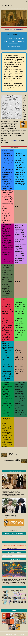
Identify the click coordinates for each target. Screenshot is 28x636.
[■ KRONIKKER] (24, 617)
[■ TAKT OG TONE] (4, 617)
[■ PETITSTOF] (16, 623)
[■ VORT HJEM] (8, 623)
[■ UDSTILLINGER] (12, 617)
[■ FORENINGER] (16, 617)
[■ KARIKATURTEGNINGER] (24, 623)
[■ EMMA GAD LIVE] (18, 629)
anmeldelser (14, 140)
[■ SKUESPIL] (8, 617)
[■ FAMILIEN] (14, 629)
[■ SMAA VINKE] (4, 623)
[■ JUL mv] (10, 629)
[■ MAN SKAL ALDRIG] (12, 623)
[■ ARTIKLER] (20, 617)
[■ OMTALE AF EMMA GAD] (20, 623)
